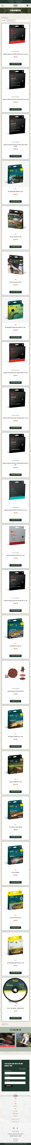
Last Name (7, 1080)
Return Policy (15, 1121)
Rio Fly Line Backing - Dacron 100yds (15, 1008)
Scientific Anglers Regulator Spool (15, 691)
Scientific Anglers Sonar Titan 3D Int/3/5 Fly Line (15, 510)
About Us (15, 1106)
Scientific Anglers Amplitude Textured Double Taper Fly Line (15, 464)
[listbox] (11, 20)
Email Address (8, 1071)
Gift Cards (15, 1111)
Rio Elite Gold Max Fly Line (16, 282)
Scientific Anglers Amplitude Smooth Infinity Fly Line (15, 373)
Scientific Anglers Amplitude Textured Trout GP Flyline (15, 99)
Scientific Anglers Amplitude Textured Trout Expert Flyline (16, 145)
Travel (15, 1103)
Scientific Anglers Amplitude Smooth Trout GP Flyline (15, 54)
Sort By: (3, 20)
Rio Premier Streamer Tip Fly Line (15, 736)
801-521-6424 (19, 2)
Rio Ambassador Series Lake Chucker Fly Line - (15, 327)
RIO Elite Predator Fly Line (15, 782)
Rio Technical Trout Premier (15, 827)
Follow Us (17, 1030)
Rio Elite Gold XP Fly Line (15, 237)
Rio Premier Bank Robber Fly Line (15, 191)
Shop (15, 1101)
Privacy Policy (15, 1119)
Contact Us (12, 2)
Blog (15, 1108)
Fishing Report (15, 1113)
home (15, 1098)
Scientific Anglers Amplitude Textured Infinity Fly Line (15, 418)
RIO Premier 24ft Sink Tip (15, 646)
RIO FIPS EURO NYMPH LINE (15, 917)
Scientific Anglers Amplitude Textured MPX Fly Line (15, 600)
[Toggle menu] (4, 6)
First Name (7, 1075)
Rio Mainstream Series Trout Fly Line (15, 963)
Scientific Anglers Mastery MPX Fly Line (15, 555)
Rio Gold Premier (15, 872)
